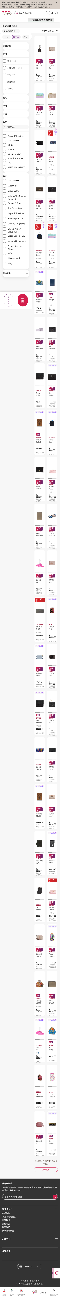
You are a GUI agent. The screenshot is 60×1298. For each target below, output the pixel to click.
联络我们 (6, 1227)
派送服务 (6, 1220)
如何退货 (6, 1223)
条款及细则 (34, 1280)
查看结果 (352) (22, 300)
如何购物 (6, 1213)
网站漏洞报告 (8, 1230)
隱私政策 (24, 1280)
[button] (16, 46)
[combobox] (31, 13)
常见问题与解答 (9, 1216)
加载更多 (46, 1169)
